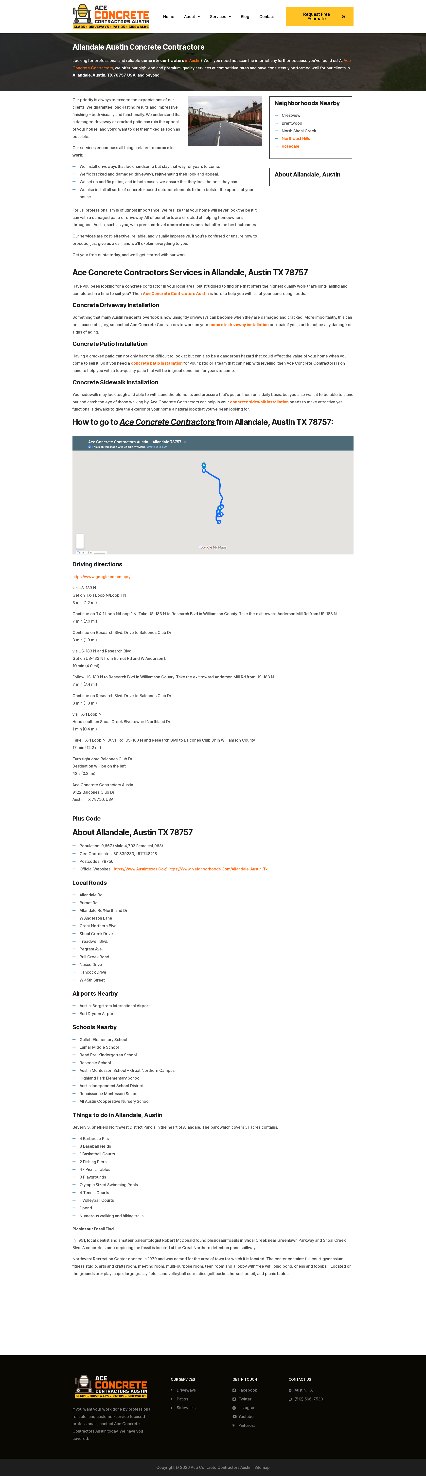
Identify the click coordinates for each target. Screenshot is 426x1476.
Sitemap (262, 1467)
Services (218, 16)
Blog (245, 16)
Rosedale (290, 146)
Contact (266, 16)
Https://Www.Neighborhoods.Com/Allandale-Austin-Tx (217, 868)
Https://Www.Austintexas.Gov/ (139, 868)
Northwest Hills (296, 138)
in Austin (192, 60)
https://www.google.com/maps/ (101, 576)
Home (168, 16)
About (189, 16)
